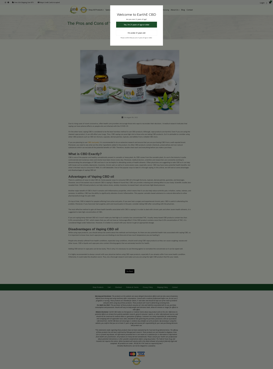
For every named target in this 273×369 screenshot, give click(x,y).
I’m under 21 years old (136, 33)
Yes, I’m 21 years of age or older (136, 25)
